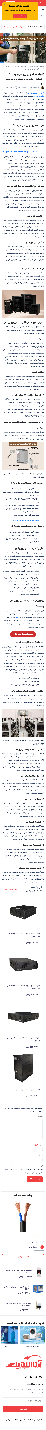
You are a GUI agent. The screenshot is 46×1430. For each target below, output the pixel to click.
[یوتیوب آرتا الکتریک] (40, 1377)
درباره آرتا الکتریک (33, 1420)
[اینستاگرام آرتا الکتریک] (36, 1377)
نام (41, 1145)
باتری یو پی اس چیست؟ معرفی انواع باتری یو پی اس (20, 151)
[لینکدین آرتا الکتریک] (25, 1377)
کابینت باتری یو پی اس (36, 93)
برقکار (8, 1420)
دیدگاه (40, 1117)
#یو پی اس (13, 27)
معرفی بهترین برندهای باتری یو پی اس (25, 520)
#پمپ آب (5, 27)
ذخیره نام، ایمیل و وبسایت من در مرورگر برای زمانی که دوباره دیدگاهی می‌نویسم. (24, 1171)
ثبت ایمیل (23, 1409)
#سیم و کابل (22, 27)
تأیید (20, 16)
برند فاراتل (24, 620)
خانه (42, 66)
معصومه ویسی (35, 88)
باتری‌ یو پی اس (38, 96)
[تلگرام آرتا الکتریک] (31, 1377)
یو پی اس (18, 116)
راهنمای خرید (36, 66)
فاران (17, 617)
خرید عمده (19, 1420)
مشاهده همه (12, 889)
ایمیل (41, 1155)
